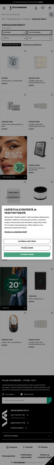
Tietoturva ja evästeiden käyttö (15, 232)
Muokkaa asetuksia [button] (27, 241)
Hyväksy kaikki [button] (27, 255)
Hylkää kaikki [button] (27, 248)
